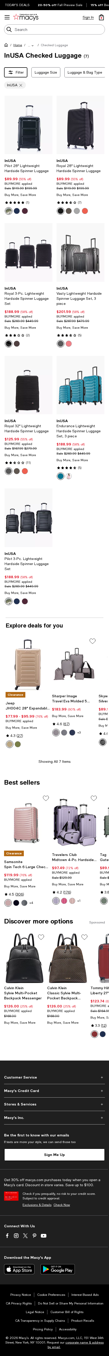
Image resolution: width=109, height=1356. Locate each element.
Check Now (61, 1205)
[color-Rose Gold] (72, 901)
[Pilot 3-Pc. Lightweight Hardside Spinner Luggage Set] (28, 517)
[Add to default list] (92, 641)
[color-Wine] (25, 211)
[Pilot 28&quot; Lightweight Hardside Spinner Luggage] (28, 125)
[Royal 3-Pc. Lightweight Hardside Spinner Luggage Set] (28, 252)
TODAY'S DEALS (17, 5)
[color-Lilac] (56, 901)
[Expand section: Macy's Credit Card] (54, 1090)
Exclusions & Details (37, 1205)
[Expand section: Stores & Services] (54, 1104)
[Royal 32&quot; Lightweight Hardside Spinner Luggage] (28, 385)
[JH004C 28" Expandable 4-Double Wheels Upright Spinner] (28, 664)
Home (17, 45)
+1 (79, 901)
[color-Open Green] (61, 476)
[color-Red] (69, 344)
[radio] (9, 211)
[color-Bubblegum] (64, 901)
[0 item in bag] (101, 17)
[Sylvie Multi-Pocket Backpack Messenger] (24, 958)
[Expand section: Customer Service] (54, 1077)
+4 (31, 903)
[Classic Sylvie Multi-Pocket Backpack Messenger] (67, 958)
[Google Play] (58, 1269)
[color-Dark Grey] (64, 733)
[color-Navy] (72, 733)
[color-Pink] (69, 476)
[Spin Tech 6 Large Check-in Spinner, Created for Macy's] (27, 822)
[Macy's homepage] (7, 46)
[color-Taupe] (56, 733)
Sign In (88, 17)
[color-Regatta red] (95, 1034)
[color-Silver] (77, 211)
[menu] (7, 17)
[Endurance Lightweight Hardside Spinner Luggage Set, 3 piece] (80, 385)
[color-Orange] (85, 211)
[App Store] (19, 1269)
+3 (79, 732)
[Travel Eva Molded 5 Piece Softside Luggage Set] (74, 664)
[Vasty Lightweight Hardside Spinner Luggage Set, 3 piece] (80, 252)
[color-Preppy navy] (103, 1034)
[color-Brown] (69, 211)
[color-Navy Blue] (17, 211)
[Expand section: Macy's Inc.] (54, 1117)
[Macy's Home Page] (25, 17)
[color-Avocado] (18, 744)
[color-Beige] (10, 744)
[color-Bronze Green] (104, 901)
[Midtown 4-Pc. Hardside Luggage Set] (75, 822)
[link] (28, 186)
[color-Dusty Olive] (24, 903)
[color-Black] (9, 211)
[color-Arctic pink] (8, 903)
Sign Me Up (54, 1154)
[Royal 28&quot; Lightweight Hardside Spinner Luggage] (80, 125)
